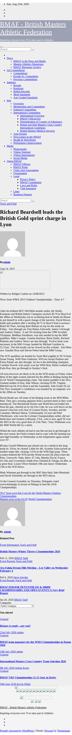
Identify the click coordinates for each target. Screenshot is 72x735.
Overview (18, 103)
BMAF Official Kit (30, 118)
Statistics (11, 82)
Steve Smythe (20, 577)
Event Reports (8, 561)
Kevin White (23, 684)
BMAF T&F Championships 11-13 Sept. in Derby (28, 677)
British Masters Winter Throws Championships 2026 (30, 551)
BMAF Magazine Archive (27, 67)
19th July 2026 (8, 651)
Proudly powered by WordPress (17, 730)
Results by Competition (25, 76)
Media (10, 146)
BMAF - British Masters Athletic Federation (23, 707)
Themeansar (63, 730)
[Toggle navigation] (1, 46)
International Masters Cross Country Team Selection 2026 (33, 661)
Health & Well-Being (24, 140)
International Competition (26, 112)
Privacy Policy (27, 179)
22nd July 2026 (8, 632)
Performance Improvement (27, 143)
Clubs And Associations (26, 170)
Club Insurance (28, 188)
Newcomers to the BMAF (27, 136)
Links (16, 191)
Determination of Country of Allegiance (41, 121)
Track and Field (8, 203)
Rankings (18, 88)
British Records (21, 91)
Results (17, 85)
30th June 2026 (8, 684)
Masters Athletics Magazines (28, 64)
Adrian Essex (22, 667)
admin (6, 262)
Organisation (20, 173)
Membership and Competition (29, 106)
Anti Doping (20, 133)
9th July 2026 (7, 667)
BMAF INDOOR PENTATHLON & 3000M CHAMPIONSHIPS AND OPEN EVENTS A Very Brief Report (32, 590)
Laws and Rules (28, 185)
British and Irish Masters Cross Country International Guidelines (41, 126)
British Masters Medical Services (37, 130)
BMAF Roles (20, 167)
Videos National (21, 152)
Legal (16, 176)
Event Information (10, 544)
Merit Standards (21, 94)
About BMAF (14, 161)
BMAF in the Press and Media (29, 61)
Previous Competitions (25, 79)
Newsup (48, 730)
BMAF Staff (21, 558)
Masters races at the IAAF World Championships (26, 499)
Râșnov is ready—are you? (15, 625)
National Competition (24, 109)
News (10, 58)
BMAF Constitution (30, 182)
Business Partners (22, 194)
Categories (5, 602)
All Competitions (16, 70)
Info (9, 100)
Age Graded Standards (25, 97)
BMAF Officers (21, 164)
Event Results (7, 580)
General (4, 619)
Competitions (20, 73)
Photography (20, 149)
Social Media (20, 158)
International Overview (32, 115)
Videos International (24, 155)
